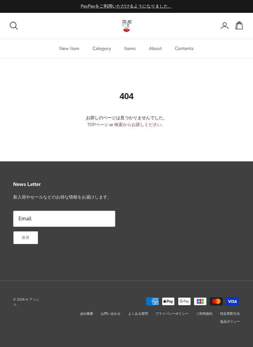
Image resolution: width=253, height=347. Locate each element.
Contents (184, 48)
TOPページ (97, 125)
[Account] (223, 26)
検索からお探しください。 (140, 125)
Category (102, 48)
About (155, 48)
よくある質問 (138, 313)
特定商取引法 (230, 313)
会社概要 (86, 313)
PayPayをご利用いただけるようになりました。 (126, 6)
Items (130, 48)
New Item (69, 48)
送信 (26, 237)
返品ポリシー (230, 321)
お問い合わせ (111, 313)
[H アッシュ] (126, 25)
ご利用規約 (204, 313)
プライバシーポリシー (171, 313)
